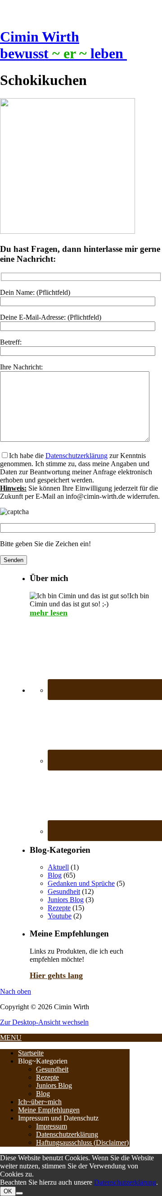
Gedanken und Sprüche (81, 883)
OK (8, 1191)
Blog (55, 875)
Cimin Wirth (39, 36)
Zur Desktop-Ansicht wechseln (44, 1022)
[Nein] (19, 1193)
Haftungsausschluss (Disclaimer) (82, 1142)
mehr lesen (49, 612)
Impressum (51, 1126)
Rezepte (59, 908)
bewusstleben (63, 53)
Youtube (60, 916)
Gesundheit (64, 891)
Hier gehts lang (56, 975)
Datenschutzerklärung (76, 455)
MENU (11, 1037)
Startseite (31, 1053)
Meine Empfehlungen (49, 1110)
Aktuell (58, 867)
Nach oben (15, 991)
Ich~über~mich (40, 1102)
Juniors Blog (66, 899)
